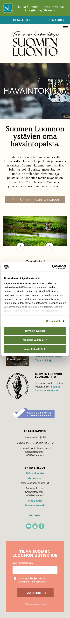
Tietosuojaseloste (35, 505)
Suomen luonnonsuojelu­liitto (48, 388)
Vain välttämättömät (35, 349)
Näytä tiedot (53, 321)
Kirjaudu (35, 515)
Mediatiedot (35, 500)
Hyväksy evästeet (35, 330)
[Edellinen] (20, 246)
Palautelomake (35, 473)
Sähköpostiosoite (22, 562)
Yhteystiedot (35, 478)
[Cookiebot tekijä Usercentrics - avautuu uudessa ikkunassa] (52, 267)
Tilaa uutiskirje (43, 360)
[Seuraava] (49, 246)
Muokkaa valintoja (33, 339)
